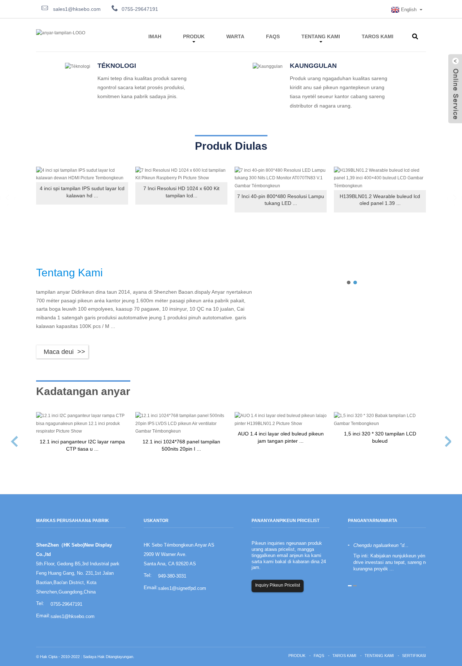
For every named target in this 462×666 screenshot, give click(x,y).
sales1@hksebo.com (76, 9)
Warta (235, 36)
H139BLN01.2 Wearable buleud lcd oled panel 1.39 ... (380, 199)
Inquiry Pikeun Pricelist (277, 585)
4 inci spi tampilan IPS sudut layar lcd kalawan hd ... (82, 191)
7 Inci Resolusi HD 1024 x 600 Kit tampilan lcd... (181, 191)
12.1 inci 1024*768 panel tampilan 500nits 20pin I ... (181, 445)
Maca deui (59, 351)
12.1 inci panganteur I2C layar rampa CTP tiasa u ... (82, 445)
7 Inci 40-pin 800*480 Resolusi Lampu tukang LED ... (280, 199)
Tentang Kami (320, 36)
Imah (154, 36)
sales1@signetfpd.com (182, 588)
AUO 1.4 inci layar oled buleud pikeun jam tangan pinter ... (281, 437)
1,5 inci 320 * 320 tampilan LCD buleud (380, 437)
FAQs (273, 36)
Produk (194, 36)
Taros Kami (377, 36)
